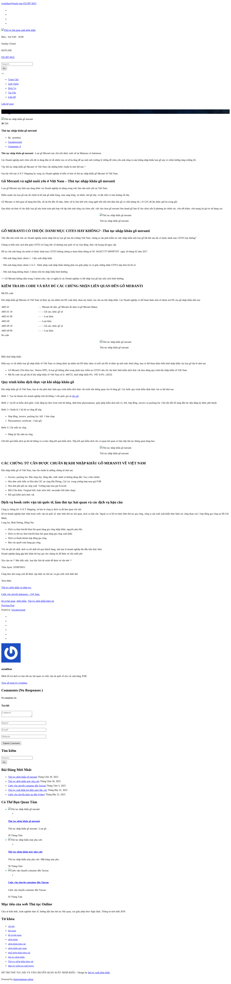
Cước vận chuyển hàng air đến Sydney (26, 794)
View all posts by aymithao (14, 683)
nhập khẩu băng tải (17, 944)
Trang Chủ (13, 79)
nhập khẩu (21, 601)
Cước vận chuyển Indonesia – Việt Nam (20, 594)
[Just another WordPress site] (18, 30)
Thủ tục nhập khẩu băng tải (41, 601)
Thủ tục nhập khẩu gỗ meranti (22, 777)
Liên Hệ (12, 97)
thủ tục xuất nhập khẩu (99, 972)
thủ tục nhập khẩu (16, 957)
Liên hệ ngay (7, 104)
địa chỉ (75, 396)
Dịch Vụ (12, 88)
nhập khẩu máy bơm (17, 948)
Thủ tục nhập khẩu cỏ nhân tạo (16, 587)
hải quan (12, 930)
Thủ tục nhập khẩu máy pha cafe (23, 781)
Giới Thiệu (13, 84)
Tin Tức (12, 92)
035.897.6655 (29, 3)
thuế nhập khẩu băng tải (19, 952)
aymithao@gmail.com (12, 3)
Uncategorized (15, 142)
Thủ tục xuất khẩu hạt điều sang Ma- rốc (27, 790)
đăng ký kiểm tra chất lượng (21, 966)
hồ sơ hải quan (8, 601)
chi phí (11, 926)
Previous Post (7, 605)
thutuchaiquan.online (23, 979)
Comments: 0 (14, 146)
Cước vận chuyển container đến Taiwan (27, 785)
